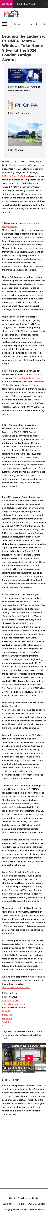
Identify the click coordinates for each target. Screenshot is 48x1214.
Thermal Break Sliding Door (27, 378)
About (12, 1198)
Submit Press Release (13, 1204)
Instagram (7, 1015)
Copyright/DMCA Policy (16, 1209)
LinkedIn (6, 1011)
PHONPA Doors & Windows (15, 176)
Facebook (7, 1018)
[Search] (31, 24)
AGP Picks (7, 4)
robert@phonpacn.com (13, 1004)
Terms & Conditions (35, 1204)
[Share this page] (44, 24)
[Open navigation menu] (4, 24)
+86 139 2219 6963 (10, 1000)
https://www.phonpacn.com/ (16, 987)
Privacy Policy (37, 1209)
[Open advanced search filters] (37, 24)
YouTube (6, 1022)
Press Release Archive (28, 1198)
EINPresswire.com (17, 165)
